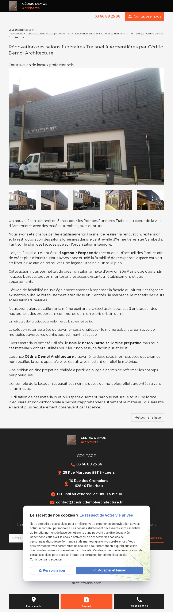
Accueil (28, 29)
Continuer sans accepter (46, 559)
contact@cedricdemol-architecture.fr (89, 502)
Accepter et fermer (111, 570)
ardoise (99, 357)
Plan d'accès (33, 606)
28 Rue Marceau (89, 473)
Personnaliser (54, 570)
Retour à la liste (148, 417)
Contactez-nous (144, 16)
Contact (86, 606)
